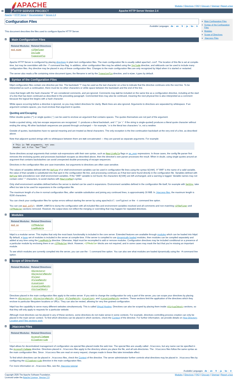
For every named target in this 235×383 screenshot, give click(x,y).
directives (61, 62)
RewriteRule (113, 153)
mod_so (15, 225)
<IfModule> (16, 209)
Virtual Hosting (104, 306)
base (25, 237)
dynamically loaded (126, 237)
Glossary (205, 6)
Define (54, 170)
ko (192, 26)
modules (161, 234)
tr (197, 26)
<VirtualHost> (39, 289)
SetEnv (189, 184)
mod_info (28, 206)
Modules (179, 6)
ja (186, 26)
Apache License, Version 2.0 (36, 377)
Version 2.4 (51, 15)
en (177, 26)
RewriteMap (66, 179)
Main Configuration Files (215, 21)
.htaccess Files (211, 38)
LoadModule (37, 228)
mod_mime (16, 49)
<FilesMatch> (39, 280)
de (172, 26)
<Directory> (38, 271)
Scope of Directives (213, 34)
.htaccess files (163, 192)
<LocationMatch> (40, 286)
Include (35, 53)
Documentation (36, 15)
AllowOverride (39, 340)
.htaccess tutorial (69, 366)
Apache (8, 15)
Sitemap (215, 6)
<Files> (35, 277)
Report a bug (227, 6)
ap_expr (133, 153)
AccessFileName (40, 336)
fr (182, 26)
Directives (189, 6)
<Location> (37, 283)
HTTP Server (20, 15)
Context (116, 317)
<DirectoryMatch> (41, 274)
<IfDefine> (37, 49)
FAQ (198, 6)
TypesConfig (38, 56)
